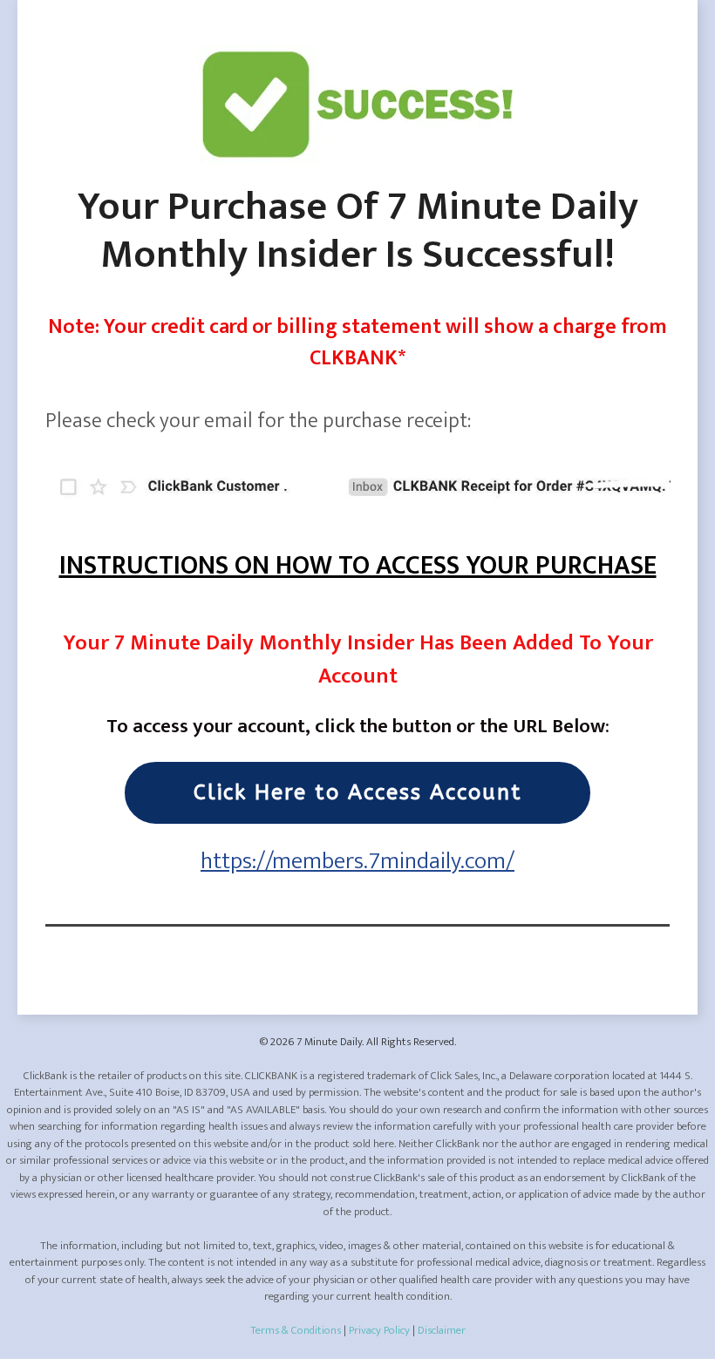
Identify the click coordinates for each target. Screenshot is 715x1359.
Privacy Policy (379, 1330)
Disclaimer (442, 1330)
